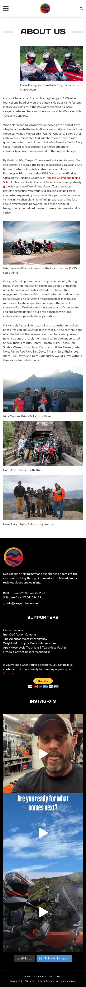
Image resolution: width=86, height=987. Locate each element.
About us (54, 976)
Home (27, 976)
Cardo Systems (13, 630)
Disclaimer (39, 976)
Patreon (8, 673)
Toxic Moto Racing (54, 647)
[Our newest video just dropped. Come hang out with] (43, 912)
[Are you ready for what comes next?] (43, 832)
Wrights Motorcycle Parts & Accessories (29, 643)
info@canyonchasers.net (23, 603)
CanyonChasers (46, 980)
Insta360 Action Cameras (20, 634)
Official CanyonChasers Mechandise (27, 652)
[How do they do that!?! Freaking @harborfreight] (43, 753)
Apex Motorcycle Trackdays (21, 647)
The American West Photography (25, 638)
